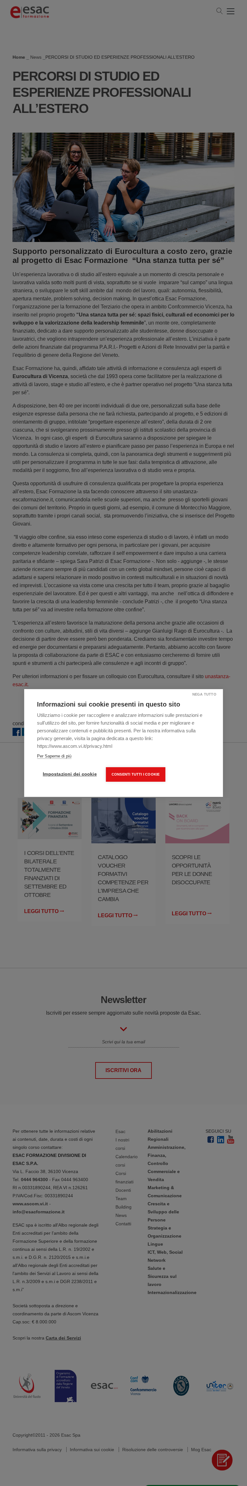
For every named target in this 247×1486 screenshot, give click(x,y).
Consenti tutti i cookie (136, 774)
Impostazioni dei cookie (70, 774)
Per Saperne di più (54, 756)
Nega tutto (204, 694)
